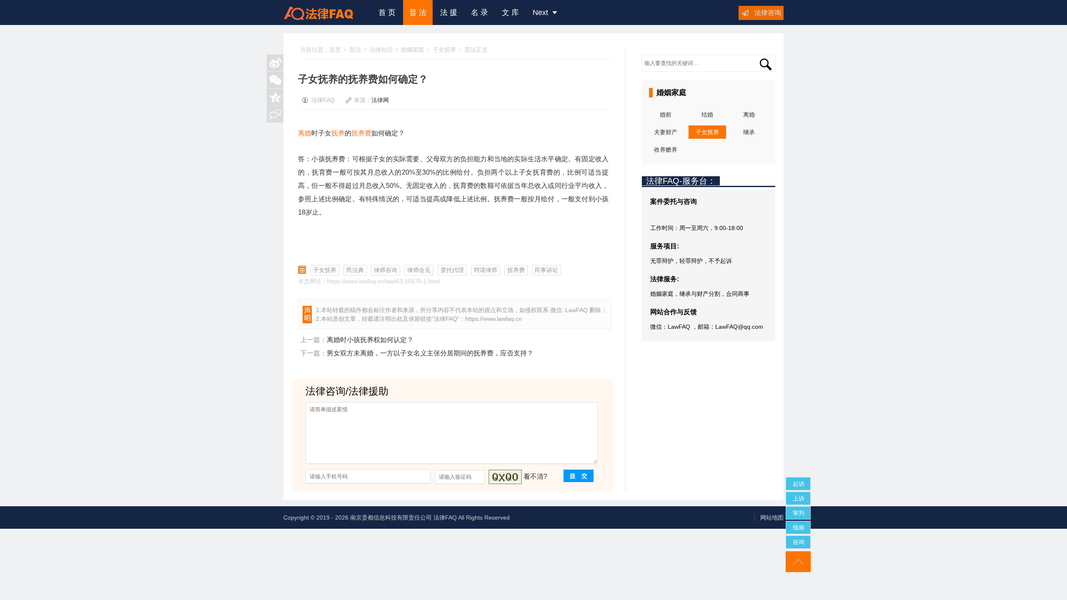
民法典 (355, 270)
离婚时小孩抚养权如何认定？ (370, 339)
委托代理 (452, 270)
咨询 (798, 542)
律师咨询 (385, 270)
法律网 (380, 100)
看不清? (535, 476)
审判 (798, 513)
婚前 (665, 114)
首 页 (387, 12)
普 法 (417, 12)
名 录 (479, 12)
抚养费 (361, 133)
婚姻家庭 (412, 49)
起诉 (798, 483)
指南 (798, 527)
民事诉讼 (546, 270)
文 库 (510, 12)
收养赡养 (665, 149)
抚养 (338, 133)
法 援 (448, 12)
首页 (335, 49)
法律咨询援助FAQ (324, 12)
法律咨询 (767, 12)
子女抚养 (444, 49)
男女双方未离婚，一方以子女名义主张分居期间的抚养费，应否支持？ (430, 353)
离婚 (304, 133)
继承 (749, 132)
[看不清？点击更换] (505, 477)
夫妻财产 (665, 132)
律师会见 (419, 270)
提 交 (578, 475)
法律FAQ (445, 318)
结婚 (707, 114)
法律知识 (381, 49)
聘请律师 (485, 270)
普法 (355, 49)
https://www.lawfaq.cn (493, 318)
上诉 (798, 498)
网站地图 (772, 517)
